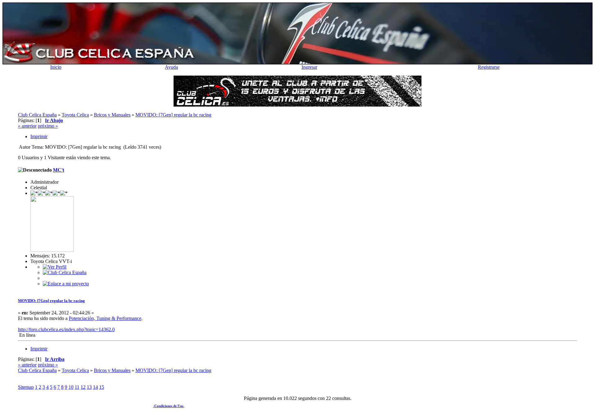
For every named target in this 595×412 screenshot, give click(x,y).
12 (83, 387)
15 (101, 387)
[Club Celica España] (64, 272)
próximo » (48, 126)
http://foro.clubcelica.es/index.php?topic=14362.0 (66, 329)
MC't (58, 170)
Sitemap (26, 387)
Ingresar (309, 67)
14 (95, 387)
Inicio (55, 67)
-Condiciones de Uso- (168, 406)
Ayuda (171, 67)
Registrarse (489, 67)
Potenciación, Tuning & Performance (105, 318)
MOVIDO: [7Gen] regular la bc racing (51, 300)
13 (89, 387)
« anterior (27, 126)
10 (70, 387)
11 (77, 387)
